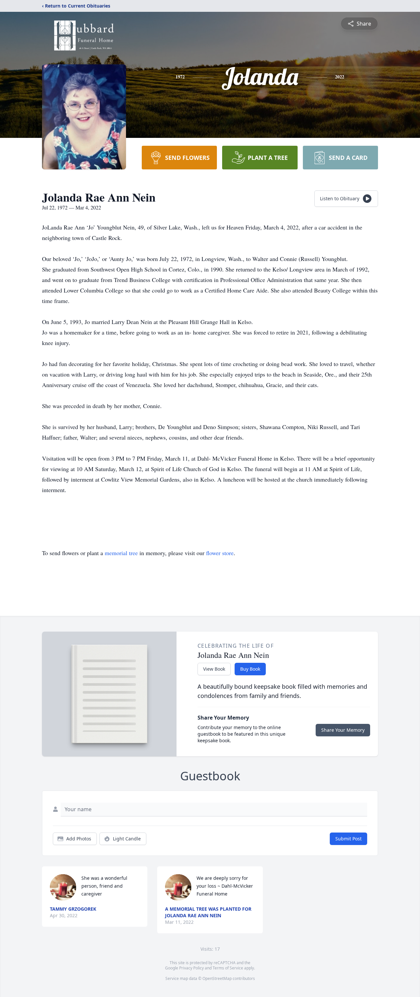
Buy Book (250, 669)
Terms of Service (228, 968)
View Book (214, 669)
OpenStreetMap (217, 978)
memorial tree (121, 553)
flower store (220, 553)
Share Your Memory (343, 730)
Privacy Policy (191, 968)
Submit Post (348, 838)
